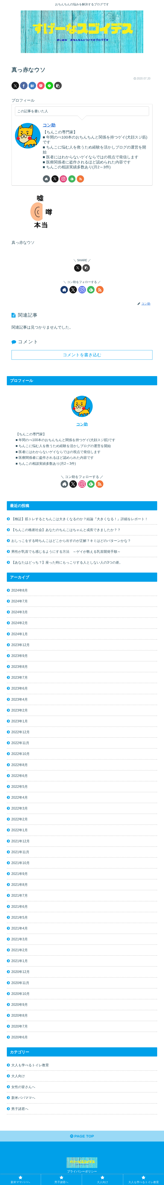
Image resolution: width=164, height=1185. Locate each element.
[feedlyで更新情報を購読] (72, 179)
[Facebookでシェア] (24, 85)
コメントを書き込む (82, 354)
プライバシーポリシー (82, 1171)
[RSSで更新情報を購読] (80, 179)
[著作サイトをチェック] (46, 179)
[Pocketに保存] (41, 85)
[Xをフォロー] (55, 179)
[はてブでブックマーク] (32, 85)
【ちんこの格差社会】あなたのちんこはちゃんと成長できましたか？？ (66, 530)
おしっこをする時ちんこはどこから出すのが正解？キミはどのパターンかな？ (71, 541)
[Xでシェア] (15, 85)
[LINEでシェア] (49, 85)
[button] (58, 85)
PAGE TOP (83, 1136)
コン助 (49, 125)
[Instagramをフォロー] (63, 179)
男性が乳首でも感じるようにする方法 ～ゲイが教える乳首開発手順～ (66, 551)
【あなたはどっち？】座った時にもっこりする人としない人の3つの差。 (67, 562)
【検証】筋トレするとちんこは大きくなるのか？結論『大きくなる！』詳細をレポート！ (79, 519)
